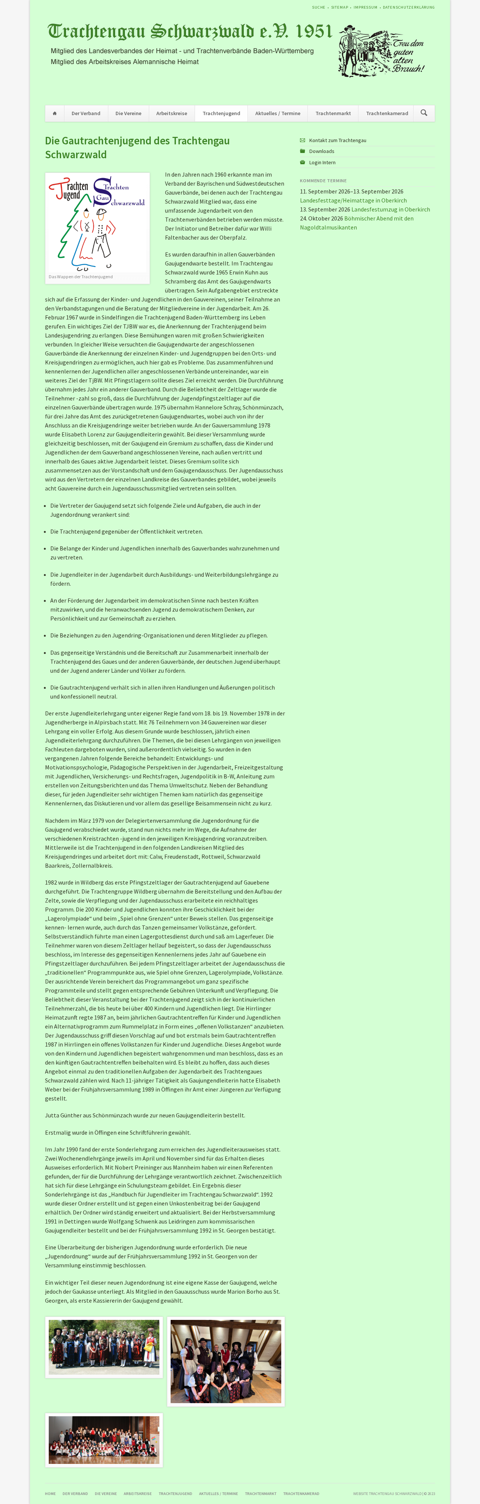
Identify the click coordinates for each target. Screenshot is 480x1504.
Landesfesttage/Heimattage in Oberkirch (353, 200)
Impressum (366, 7)
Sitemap (339, 7)
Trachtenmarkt (333, 113)
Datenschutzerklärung (409, 7)
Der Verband (86, 113)
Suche (319, 7)
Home (54, 113)
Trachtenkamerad (387, 113)
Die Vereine (128, 113)
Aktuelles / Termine (277, 113)
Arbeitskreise (171, 113)
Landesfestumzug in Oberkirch (390, 209)
